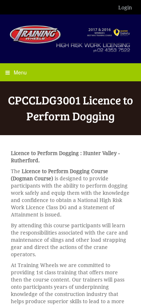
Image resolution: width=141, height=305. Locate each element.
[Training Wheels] (70, 38)
